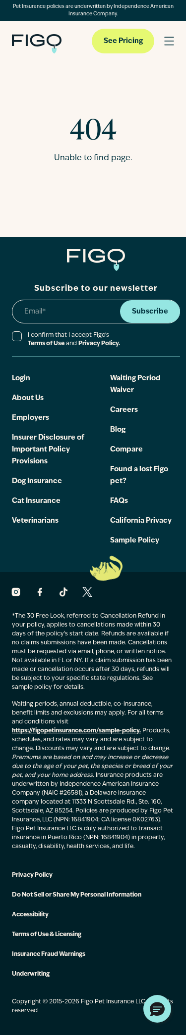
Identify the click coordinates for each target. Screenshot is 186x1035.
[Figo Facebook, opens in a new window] (40, 592)
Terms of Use (46, 344)
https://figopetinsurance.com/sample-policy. (76, 731)
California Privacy (141, 521)
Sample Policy (134, 540)
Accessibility (30, 915)
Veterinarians (35, 521)
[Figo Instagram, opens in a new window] (16, 592)
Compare (126, 449)
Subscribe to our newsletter (96, 289)
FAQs (119, 501)
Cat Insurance (36, 501)
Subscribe (150, 311)
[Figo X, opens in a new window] (87, 592)
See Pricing (123, 41)
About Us (28, 398)
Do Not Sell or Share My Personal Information (76, 895)
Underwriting (31, 974)
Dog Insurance (37, 481)
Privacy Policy (32, 875)
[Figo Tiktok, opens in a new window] (63, 592)
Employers (30, 418)
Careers (124, 410)
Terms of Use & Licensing (46, 935)
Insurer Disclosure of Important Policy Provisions (48, 449)
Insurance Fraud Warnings (48, 954)
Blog (117, 430)
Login (21, 378)
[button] (157, 1009)
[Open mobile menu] (169, 41)
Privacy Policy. (99, 344)
